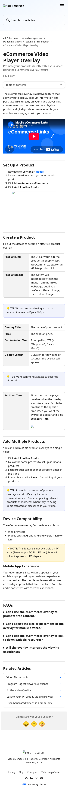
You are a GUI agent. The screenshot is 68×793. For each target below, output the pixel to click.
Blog (21, 772)
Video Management (32, 38)
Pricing (11, 772)
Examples (32, 772)
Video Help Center (50, 772)
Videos (39, 171)
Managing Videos (12, 41)
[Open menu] (62, 6)
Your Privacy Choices (37, 784)
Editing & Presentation (37, 41)
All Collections (10, 38)
